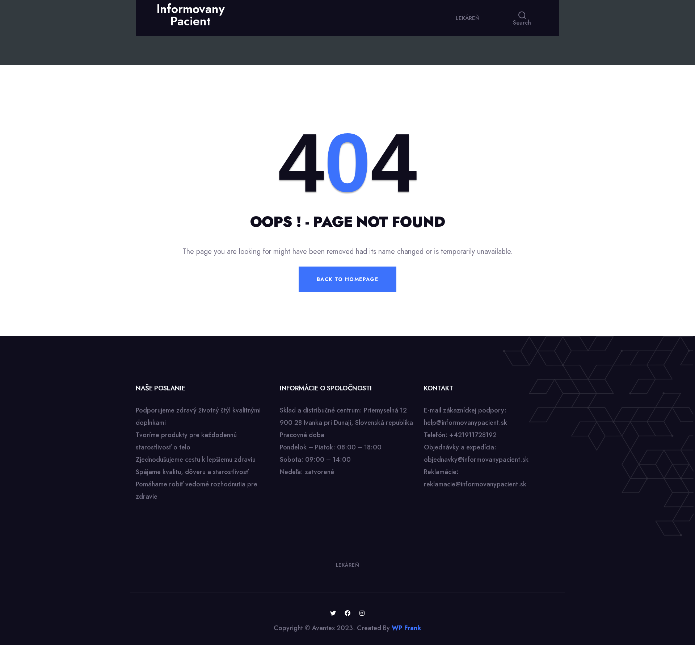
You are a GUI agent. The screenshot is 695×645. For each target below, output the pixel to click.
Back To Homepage (347, 279)
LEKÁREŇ (468, 18)
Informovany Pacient (190, 15)
